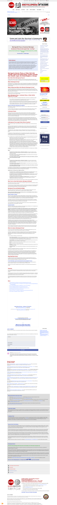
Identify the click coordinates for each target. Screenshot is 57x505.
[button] (28, 465)
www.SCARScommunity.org (42, 484)
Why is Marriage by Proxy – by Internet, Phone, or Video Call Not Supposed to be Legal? (44, 59)
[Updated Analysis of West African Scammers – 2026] (44, 87)
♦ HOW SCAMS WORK (26, 11)
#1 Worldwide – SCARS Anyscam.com (22, 374)
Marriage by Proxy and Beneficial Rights (43, 67)
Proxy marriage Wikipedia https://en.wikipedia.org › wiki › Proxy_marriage (20, 285)
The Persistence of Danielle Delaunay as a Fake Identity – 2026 (26, 366)
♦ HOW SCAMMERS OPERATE (44, 332)
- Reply (19, 352)
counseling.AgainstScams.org (28, 400)
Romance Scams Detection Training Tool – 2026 (16, 389)
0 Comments (45, 95)
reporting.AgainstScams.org (22, 307)
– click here (23, 457)
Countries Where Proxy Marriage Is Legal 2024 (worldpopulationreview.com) (20, 282)
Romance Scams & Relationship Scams (44, 332)
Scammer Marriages (45, 334)
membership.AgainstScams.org (14, 401)
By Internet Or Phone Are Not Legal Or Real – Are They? (44, 46)
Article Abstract (42, 47)
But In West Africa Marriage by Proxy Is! (44, 53)
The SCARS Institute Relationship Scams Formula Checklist (23, 318)
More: (41, 72)
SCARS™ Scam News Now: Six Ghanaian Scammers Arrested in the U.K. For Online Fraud (23, 386)
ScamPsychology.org (28, 439)
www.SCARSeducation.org (27, 398)
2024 (47, 331)
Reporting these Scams (43, 70)
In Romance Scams (43, 61)
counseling (40, 400)
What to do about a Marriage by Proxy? (44, 69)
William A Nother (9, 383)
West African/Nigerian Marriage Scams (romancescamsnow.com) (19, 286)
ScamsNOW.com (34, 439)
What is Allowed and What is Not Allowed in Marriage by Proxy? (44, 57)
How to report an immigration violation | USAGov (16, 291)
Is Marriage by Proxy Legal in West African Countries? (44, 63)
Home (22, 11)
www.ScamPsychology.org (16, 399)
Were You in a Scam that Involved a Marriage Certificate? (44, 65)
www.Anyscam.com (44, 103)
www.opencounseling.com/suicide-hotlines (15, 403)
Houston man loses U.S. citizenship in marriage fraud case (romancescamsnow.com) (21, 290)
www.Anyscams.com (31, 309)
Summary (41, 71)
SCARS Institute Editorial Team (11, 366)
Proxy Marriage (41, 334)
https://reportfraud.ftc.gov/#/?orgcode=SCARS (19, 309)
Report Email (45, 111)
